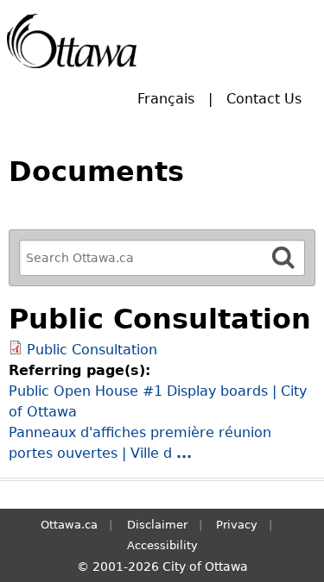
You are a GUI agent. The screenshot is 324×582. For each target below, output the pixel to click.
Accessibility (162, 545)
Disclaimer (157, 524)
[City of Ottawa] (71, 41)
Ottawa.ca (69, 524)
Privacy (236, 524)
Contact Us (264, 99)
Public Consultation (92, 349)
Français (165, 99)
